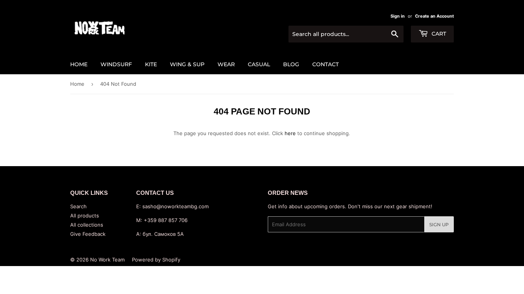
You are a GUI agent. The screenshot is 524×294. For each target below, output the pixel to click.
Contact (325, 64)
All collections (86, 225)
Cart (438, 33)
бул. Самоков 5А (163, 234)
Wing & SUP (187, 64)
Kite (151, 64)
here (290, 133)
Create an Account (434, 16)
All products (84, 215)
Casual (259, 64)
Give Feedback (87, 234)
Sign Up (439, 224)
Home (78, 64)
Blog (291, 64)
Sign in (398, 16)
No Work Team (107, 259)
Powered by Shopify (156, 259)
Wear (226, 64)
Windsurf (116, 64)
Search (78, 206)
